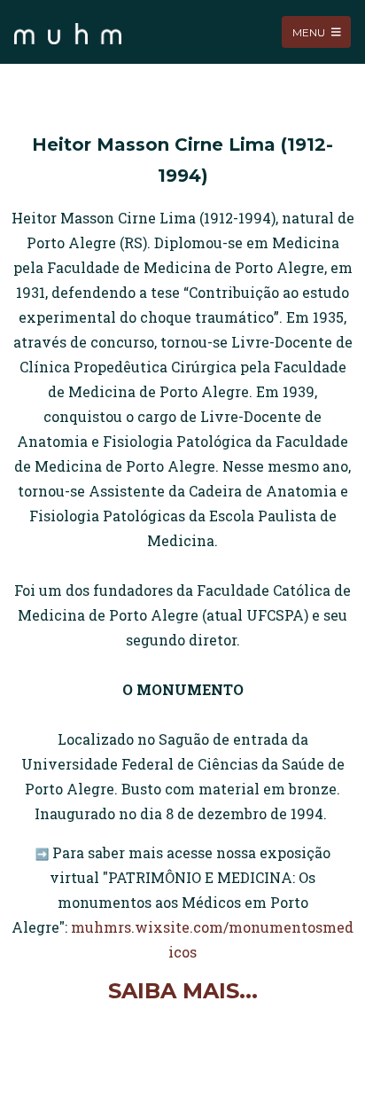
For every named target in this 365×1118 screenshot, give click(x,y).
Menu (310, 31)
